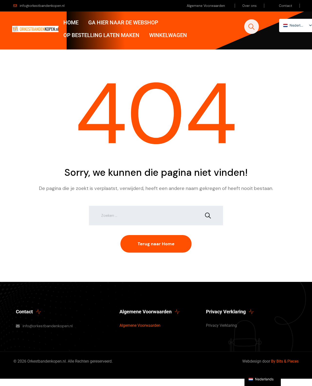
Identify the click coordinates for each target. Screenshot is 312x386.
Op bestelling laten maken (101, 35)
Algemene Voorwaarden (206, 5)
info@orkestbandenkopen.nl (42, 5)
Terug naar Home (156, 244)
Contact (285, 5)
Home (70, 23)
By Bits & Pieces (285, 361)
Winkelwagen (168, 35)
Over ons (249, 5)
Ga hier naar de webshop (123, 23)
